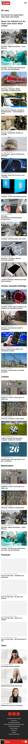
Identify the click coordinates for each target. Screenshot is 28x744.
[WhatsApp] (18, 713)
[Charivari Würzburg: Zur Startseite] (5, 3)
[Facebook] (10, 713)
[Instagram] (14, 713)
